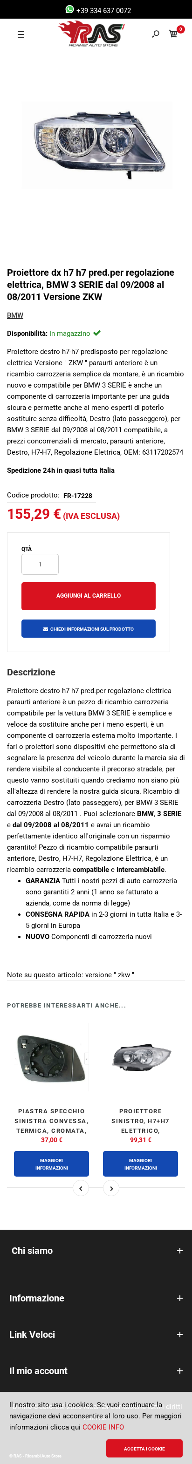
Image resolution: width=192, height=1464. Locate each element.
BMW (15, 315)
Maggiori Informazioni (51, 1164)
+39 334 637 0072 (103, 11)
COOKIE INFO (103, 1427)
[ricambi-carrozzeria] (83, 35)
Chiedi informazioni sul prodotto (92, 629)
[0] (173, 35)
